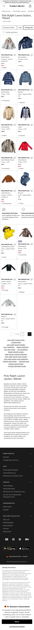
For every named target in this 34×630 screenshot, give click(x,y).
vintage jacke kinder (16, 364)
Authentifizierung (9, 473)
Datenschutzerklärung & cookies (16, 562)
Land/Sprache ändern (17, 626)
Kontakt (6, 510)
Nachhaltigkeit (8, 522)
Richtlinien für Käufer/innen (13, 476)
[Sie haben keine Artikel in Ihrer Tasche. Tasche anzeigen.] (30, 6)
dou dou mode (9, 349)
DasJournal (7, 531)
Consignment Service (10, 460)
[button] (30, 6)
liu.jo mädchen (8, 347)
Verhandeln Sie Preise (10, 213)
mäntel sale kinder (10, 361)
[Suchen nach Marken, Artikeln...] (4, 6)
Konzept (6, 457)
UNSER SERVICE (8, 453)
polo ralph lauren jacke (16, 340)
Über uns (6, 519)
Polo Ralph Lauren (19, 11)
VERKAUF (6, 482)
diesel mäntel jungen (16, 352)
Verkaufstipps (8, 486)
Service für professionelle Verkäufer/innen (12, 496)
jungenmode (16, 342)
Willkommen (6, 11)
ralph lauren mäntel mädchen (16, 354)
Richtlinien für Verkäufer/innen (14, 492)
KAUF (5, 466)
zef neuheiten (22, 349)
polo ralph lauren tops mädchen (16, 359)
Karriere (6, 528)
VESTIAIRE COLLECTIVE (11, 516)
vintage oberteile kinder (17, 366)
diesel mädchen (23, 347)
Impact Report (8, 525)
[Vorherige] (12, 334)
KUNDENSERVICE (9, 503)
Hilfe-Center (7, 507)
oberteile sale (24, 361)
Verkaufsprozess (9, 489)
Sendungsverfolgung (10, 470)
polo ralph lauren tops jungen (16, 357)
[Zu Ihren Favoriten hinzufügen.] (15, 55)
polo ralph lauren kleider (16, 345)
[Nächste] (22, 334)
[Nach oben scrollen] (29, 334)
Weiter (17, 622)
